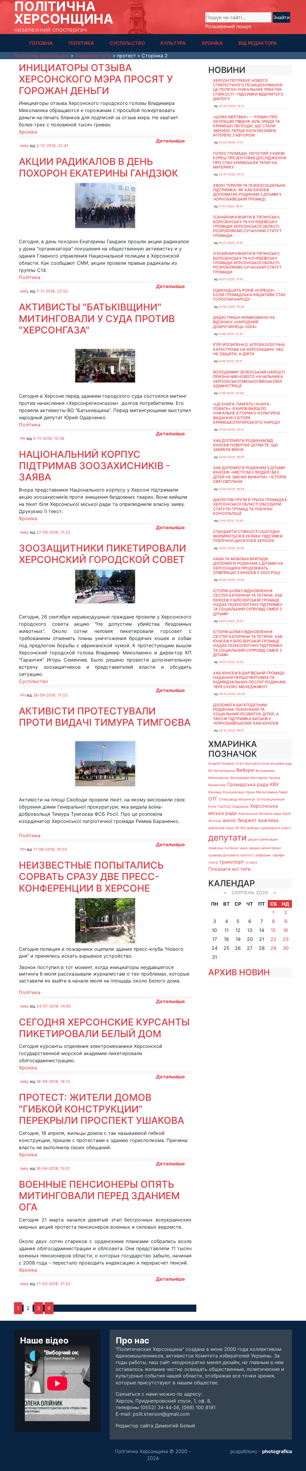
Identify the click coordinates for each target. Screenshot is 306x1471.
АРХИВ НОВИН (239, 972)
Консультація (233, 792)
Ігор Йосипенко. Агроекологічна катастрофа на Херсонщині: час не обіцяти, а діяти (249, 349)
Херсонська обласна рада (259, 814)
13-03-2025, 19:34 (231, 489)
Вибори (245, 770)
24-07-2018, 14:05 (53, 1006)
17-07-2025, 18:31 (231, 206)
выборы (253, 828)
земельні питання (223, 848)
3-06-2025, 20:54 (231, 393)
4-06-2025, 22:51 (231, 334)
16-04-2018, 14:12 (53, 1081)
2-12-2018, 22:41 (52, 145)
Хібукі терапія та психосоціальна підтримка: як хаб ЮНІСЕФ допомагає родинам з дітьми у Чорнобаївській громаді (249, 192)
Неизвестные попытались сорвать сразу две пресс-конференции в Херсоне (91, 876)
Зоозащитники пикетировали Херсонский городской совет (102, 553)
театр (213, 862)
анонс (229, 820)
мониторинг (271, 848)
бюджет (247, 820)
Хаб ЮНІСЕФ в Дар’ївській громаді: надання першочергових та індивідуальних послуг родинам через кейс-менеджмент (249, 680)
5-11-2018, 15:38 (48, 438)
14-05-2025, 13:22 (231, 429)
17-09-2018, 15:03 (50, 849)
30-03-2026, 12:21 (231, 106)
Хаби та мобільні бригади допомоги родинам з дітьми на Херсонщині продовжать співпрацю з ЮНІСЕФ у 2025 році (248, 566)
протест (247, 855)
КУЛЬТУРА (173, 43)
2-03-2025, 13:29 (231, 520)
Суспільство (33, 681)
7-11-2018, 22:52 (52, 291)
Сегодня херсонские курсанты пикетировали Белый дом (104, 1027)
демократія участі (276, 828)
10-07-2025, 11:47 (231, 242)
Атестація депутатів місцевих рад (263, 763)
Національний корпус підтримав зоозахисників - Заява (94, 466)
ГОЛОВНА (41, 43)
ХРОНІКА (212, 43)
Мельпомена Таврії (272, 792)
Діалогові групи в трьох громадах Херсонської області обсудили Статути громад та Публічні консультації (250, 507)
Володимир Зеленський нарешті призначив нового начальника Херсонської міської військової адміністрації (249, 379)
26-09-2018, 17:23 (50, 695)
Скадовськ (240, 806)
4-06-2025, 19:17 (230, 361)
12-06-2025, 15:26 (231, 306)
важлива (268, 820)
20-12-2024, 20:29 (232, 694)
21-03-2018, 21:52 (53, 1284)
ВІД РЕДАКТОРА (257, 43)
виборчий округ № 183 (227, 828)
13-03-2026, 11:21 (231, 142)
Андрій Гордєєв (221, 763)
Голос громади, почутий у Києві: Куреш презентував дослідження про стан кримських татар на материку (249, 160)
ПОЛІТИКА (81, 43)
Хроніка (28, 132)
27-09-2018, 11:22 (53, 532)
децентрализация (263, 839)
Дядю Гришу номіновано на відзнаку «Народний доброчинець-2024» (244, 322)
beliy (24, 145)
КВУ (274, 784)
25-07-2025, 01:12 (231, 174)
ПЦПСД (224, 806)
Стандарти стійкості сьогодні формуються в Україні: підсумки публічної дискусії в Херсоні (248, 536)
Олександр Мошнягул (237, 799)
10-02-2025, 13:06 (231, 579)
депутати (227, 837)
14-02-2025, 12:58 (231, 548)
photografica (277, 1451)
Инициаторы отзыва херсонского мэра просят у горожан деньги (96, 79)
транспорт (231, 862)
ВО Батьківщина (221, 771)
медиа (254, 848)
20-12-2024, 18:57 (231, 730)
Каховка (214, 792)
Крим (250, 792)
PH (22, 438)
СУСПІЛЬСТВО (127, 43)
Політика (29, 277)
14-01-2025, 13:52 (231, 621)
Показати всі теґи (229, 869)
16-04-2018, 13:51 (53, 1168)
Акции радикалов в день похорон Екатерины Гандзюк (98, 167)
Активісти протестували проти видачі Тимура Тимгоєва (105, 716)
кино (244, 848)
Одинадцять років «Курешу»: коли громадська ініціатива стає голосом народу (249, 295)
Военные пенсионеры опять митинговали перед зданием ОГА (99, 1195)
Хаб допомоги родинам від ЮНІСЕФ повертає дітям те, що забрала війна (245, 445)
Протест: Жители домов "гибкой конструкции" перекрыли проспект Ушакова (101, 1109)
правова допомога (223, 855)
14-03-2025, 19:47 (231, 457)
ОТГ (213, 799)
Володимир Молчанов (248, 778)
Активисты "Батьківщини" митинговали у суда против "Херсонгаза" (97, 318)
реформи (263, 855)
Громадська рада (247, 784)
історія (251, 862)
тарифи (278, 855)
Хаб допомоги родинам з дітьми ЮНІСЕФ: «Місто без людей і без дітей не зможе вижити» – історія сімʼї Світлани (249, 475)
